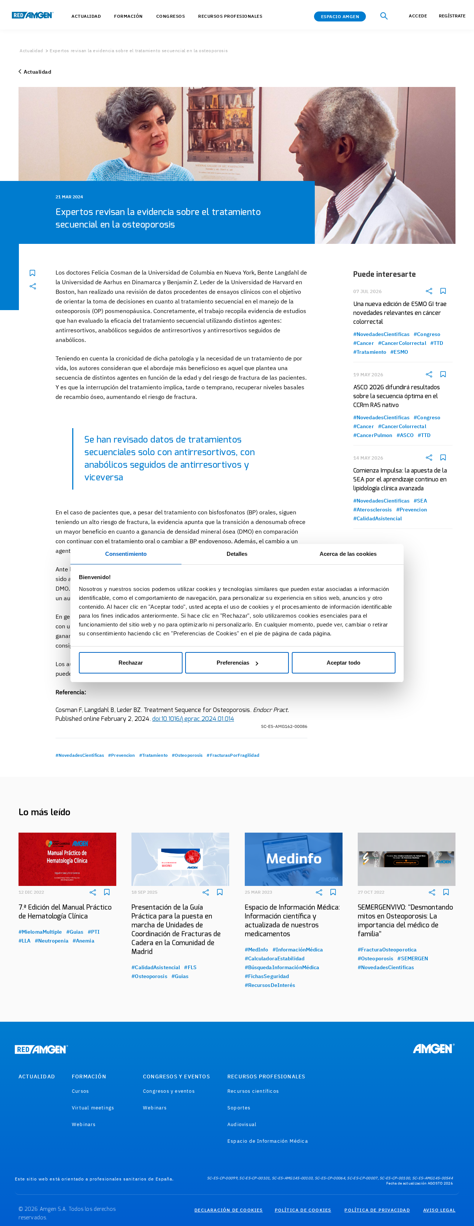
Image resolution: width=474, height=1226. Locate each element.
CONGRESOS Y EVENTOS (176, 1076)
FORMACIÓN (89, 1076)
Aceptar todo (343, 662)
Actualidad (31, 50)
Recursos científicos (253, 1091)
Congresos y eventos (169, 1091)
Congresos (170, 16)
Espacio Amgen (340, 16)
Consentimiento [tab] (126, 554)
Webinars (84, 1124)
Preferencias (233, 662)
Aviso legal (439, 1210)
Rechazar (130, 662)
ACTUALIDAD (86, 16)
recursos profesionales (230, 16)
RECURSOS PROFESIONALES (266, 1076)
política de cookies (303, 1210)
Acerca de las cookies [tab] (348, 554)
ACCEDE (418, 16)
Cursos (80, 1091)
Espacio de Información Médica (267, 1141)
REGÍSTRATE (452, 16)
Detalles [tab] (237, 554)
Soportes (239, 1108)
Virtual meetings (93, 1108)
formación (128, 16)
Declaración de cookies (228, 1210)
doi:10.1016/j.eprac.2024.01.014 (193, 719)
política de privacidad (377, 1210)
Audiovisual (242, 1124)
